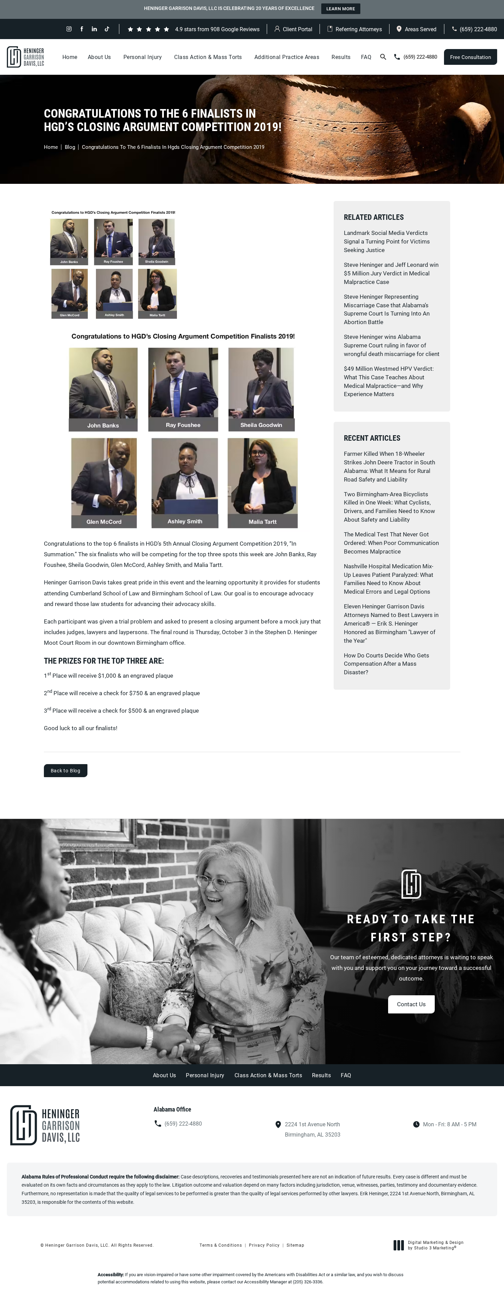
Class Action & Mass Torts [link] (208, 56)
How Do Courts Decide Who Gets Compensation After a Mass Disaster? (386, 663)
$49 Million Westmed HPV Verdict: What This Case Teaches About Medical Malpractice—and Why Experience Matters (389, 381)
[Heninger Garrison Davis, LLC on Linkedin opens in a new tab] (94, 29)
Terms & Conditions (221, 1245)
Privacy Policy (264, 1245)
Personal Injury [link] (142, 56)
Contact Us (411, 1004)
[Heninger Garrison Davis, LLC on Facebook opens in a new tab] (81, 29)
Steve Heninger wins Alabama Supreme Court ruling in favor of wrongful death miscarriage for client (392, 345)
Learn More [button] (340, 8)
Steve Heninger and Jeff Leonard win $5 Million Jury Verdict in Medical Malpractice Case (391, 273)
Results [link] (341, 56)
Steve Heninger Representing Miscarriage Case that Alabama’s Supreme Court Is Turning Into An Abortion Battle (387, 309)
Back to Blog (66, 770)
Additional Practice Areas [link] (287, 56)
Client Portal (297, 29)
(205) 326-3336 (307, 1282)
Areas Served (420, 29)
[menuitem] (69, 29)
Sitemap (295, 1245)
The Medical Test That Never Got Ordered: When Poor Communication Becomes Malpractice (391, 542)
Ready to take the (411, 928)
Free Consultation (470, 57)
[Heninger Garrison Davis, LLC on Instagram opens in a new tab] (69, 29)
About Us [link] (99, 56)
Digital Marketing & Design (436, 1245)
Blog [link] (70, 146)
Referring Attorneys (359, 29)
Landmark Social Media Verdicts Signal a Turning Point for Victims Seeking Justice (387, 241)
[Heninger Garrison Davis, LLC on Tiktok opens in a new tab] (107, 29)
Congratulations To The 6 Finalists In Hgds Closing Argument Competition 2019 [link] (173, 146)
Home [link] (69, 56)
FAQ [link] (366, 56)
